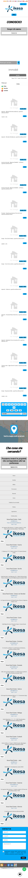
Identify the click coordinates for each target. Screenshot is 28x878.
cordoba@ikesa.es (14, 643)
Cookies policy (14, 516)
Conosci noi (14, 33)
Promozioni (14, 489)
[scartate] (14, 91)
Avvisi (14, 498)
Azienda (14, 493)
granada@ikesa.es (14, 666)
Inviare (23, 857)
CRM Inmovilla (11, 868)
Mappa (2, 541)
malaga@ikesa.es (14, 714)
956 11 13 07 (14, 548)
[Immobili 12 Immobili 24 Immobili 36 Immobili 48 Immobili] (12, 414)
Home (14, 475)
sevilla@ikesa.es (14, 570)
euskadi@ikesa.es (14, 738)
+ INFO (24, 116)
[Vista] (14, 86)
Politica (14, 507)
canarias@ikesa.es (14, 784)
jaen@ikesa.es (14, 762)
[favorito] (14, 88)
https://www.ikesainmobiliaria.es (14, 522)
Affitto (14, 484)
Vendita (14, 480)
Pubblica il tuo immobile (14, 502)
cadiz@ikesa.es (14, 521)
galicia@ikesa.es (14, 690)
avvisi (17, 75)
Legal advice (14, 511)
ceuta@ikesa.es (14, 619)
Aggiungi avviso (14, 467)
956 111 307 (14, 524)
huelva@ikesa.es (14, 546)
